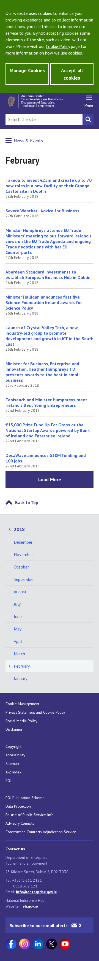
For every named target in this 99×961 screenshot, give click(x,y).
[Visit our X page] (51, 943)
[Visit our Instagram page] (24, 943)
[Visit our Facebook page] (11, 943)
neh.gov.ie (29, 906)
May (17, 629)
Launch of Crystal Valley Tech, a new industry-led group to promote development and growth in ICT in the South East (50, 336)
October (21, 567)
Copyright (13, 746)
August (20, 591)
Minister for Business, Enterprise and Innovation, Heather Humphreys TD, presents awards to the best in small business (43, 372)
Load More (49, 479)
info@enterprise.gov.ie (36, 891)
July (17, 604)
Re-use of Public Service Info (30, 814)
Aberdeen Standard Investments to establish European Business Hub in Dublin (48, 274)
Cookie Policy (58, 46)
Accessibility (15, 754)
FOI (8, 780)
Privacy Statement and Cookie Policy (35, 712)
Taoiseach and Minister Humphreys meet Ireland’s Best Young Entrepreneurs (46, 402)
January (20, 678)
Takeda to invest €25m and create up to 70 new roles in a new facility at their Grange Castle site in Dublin (49, 185)
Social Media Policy (21, 720)
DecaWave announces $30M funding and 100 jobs (46, 458)
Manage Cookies (27, 70)
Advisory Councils (20, 823)
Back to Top (26, 502)
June (18, 616)
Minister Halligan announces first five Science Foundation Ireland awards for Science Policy (44, 302)
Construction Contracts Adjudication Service (41, 831)
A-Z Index (13, 772)
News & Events (28, 140)
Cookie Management (22, 703)
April (18, 641)
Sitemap (12, 763)
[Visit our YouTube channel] (64, 943)
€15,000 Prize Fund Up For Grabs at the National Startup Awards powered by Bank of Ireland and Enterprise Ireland (48, 430)
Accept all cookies (72, 74)
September (24, 579)
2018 (19, 529)
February (22, 666)
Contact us (15, 848)
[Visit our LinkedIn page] (37, 943)
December (23, 542)
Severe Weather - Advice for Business (42, 210)
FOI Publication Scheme (25, 797)
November (23, 554)
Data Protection (18, 806)
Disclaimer (14, 729)
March (19, 653)
